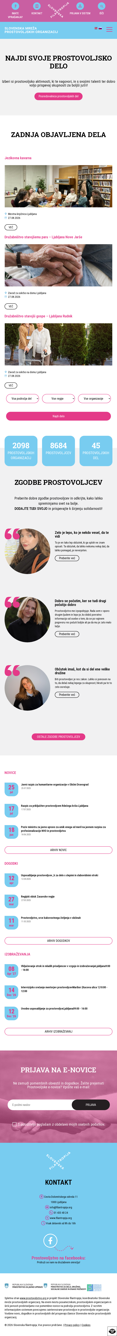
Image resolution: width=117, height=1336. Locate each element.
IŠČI (101, 13)
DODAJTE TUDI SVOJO (31, 509)
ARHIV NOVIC (58, 850)
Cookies (86, 1325)
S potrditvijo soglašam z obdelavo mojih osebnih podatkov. (61, 1124)
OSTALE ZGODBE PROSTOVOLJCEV (58, 737)
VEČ (11, 227)
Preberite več (67, 558)
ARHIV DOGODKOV (58, 941)
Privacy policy (72, 1325)
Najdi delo (59, 416)
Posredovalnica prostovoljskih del (58, 96)
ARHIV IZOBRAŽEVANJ (58, 1031)
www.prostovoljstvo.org (33, 1298)
